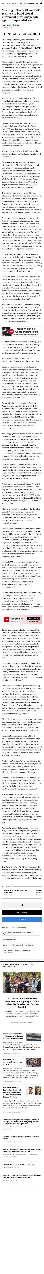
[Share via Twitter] (9, 34)
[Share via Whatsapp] (14, 34)
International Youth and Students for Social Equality (18, 933)
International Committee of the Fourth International (16, 951)
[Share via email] (24, 34)
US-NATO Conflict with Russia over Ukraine (18, 945)
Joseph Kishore (6, 25)
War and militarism (9, 939)
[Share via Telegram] (19, 34)
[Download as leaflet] (29, 34)
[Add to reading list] (39, 34)
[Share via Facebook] (4, 34)
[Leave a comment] (34, 34)
